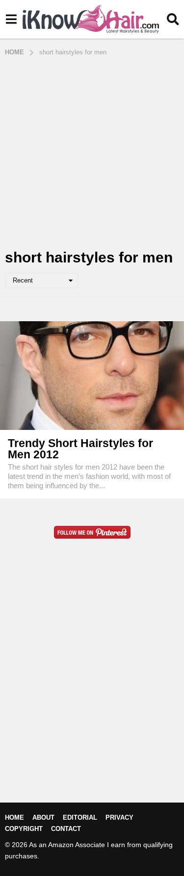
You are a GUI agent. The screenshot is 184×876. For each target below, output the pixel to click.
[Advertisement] (92, 153)
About (43, 817)
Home (14, 817)
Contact (66, 828)
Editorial (80, 817)
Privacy (119, 817)
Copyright (24, 828)
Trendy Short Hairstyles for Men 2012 (80, 449)
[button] (11, 19)
